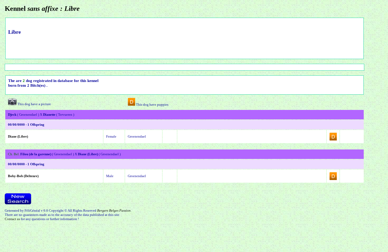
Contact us (12, 219)
